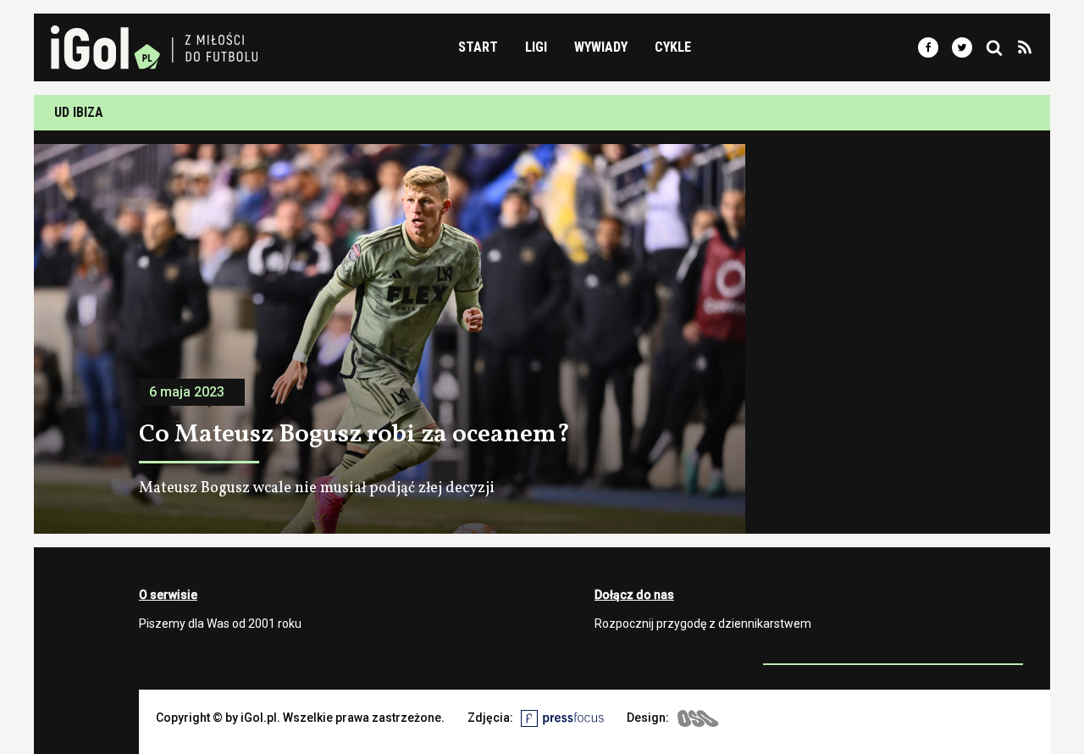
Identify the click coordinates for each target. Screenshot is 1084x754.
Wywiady (601, 47)
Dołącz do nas (634, 595)
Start (478, 47)
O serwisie (168, 595)
